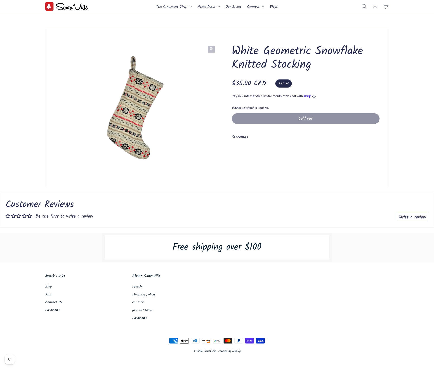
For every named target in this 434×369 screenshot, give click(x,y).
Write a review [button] (412, 217)
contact (138, 302)
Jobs (48, 294)
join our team (142, 310)
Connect (254, 6)
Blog (48, 286)
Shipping (236, 108)
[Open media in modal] (211, 49)
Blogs (274, 6)
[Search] (364, 6)
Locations (52, 310)
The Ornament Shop (172, 6)
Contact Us (53, 302)
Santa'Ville (210, 351)
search (137, 286)
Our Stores (233, 6)
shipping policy (143, 294)
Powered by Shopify (229, 351)
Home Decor (207, 6)
